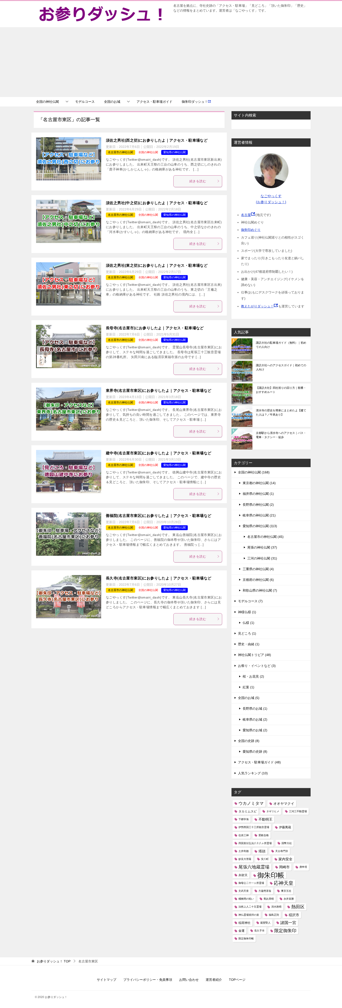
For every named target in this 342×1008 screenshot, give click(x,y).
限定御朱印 (285, 930)
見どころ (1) (247, 633)
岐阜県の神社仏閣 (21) (259, 515)
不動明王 (265, 819)
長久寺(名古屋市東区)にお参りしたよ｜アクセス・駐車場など (158, 578)
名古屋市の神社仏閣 (120, 152)
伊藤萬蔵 (285, 827)
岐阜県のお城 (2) (255, 719)
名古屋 (246, 215)
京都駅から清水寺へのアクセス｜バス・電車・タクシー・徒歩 (281, 435)
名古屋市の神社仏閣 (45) (265, 537)
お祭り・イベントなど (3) (257, 666)
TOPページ (237, 979)
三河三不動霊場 (298, 811)
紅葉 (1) (248, 687)
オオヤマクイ (283, 803)
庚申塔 (303, 866)
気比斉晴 (269, 898)
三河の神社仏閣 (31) (262, 558)
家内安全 (285, 859)
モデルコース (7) (250, 601)
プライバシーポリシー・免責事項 (147, 979)
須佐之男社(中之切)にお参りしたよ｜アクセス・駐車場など (157, 203)
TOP (53, 961)
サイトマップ (106, 979)
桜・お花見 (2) (253, 676)
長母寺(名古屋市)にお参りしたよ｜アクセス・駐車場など (155, 328)
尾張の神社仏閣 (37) (262, 547)
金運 (241, 930)
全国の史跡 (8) (248, 741)
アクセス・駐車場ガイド (154, 101)
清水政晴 (276, 906)
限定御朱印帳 (246, 938)
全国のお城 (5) (248, 698)
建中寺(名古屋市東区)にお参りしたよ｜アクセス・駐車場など (158, 453)
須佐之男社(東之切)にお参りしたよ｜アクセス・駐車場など (157, 265)
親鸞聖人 (265, 922)
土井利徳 (243, 851)
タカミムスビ (247, 811)
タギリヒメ (272, 811)
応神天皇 (283, 883)
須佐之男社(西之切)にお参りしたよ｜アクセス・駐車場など (157, 140)
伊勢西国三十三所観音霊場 (253, 827)
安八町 (265, 859)
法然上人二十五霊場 (250, 906)
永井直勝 (289, 898)
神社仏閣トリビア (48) (254, 655)
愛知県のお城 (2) (255, 730)
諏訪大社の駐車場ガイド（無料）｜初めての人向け (281, 345)
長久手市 (259, 930)
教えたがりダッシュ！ (257, 306)
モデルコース (85, 101)
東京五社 (286, 890)
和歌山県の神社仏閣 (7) (260, 590)
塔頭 (261, 851)
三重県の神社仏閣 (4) (258, 569)
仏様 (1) (248, 623)
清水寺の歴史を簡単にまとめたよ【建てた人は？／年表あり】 (281, 412)
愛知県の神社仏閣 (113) (260, 526)
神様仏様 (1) (247, 612)
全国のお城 (112, 101)
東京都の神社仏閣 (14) (259, 483)
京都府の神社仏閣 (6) (258, 580)
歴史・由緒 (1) (248, 644)
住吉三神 (243, 835)
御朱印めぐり (251, 230)
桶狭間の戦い (246, 898)
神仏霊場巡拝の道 (248, 914)
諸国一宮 (288, 923)
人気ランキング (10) (253, 773)
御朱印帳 (270, 875)
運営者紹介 (214, 979)
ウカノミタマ (251, 803)
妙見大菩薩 (244, 859)
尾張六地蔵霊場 (253, 867)
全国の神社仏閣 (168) (254, 472)
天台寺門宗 (281, 851)
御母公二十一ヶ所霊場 (251, 883)
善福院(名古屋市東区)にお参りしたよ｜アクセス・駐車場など (158, 516)
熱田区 (298, 906)
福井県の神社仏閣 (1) (258, 494)
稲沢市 (294, 915)
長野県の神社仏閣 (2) (258, 504)
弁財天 (243, 875)
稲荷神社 (244, 923)
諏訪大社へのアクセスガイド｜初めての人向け (281, 367)
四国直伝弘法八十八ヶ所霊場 (255, 843)
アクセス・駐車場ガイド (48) (259, 762)
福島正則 (274, 914)
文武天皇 (243, 890)
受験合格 (263, 835)
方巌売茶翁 (264, 890)
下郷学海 (243, 819)
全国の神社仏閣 (47, 101)
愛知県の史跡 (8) (255, 751)
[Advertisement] (171, 62)
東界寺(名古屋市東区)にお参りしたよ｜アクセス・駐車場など (158, 391)
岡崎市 (284, 867)
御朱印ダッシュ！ (195, 101)
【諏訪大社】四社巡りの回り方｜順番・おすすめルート (281, 390)
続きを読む (197, 181)
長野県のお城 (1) (255, 708)
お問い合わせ (189, 979)
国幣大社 (287, 843)
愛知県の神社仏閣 (174, 152)
